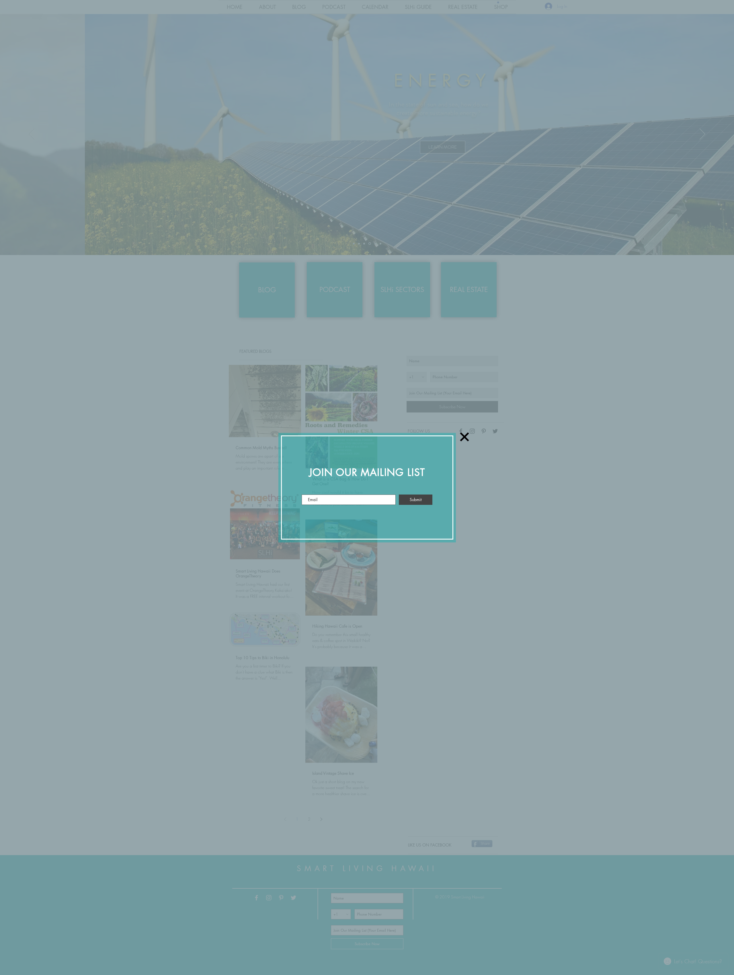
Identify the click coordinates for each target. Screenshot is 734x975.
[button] (464, 436)
